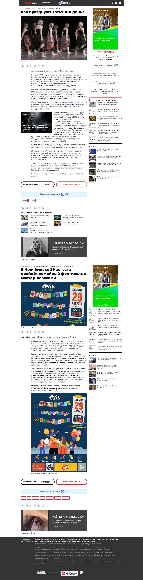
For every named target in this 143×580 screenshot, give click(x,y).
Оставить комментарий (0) (71, 184)
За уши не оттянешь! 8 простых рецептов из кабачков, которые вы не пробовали (110, 118)
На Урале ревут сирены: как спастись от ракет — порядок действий (109, 163)
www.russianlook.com (28, 61)
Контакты (100, 539)
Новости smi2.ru (28, 260)
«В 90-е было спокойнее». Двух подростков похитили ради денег (109, 326)
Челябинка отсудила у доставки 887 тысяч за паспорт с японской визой (105, 74)
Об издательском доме (43, 539)
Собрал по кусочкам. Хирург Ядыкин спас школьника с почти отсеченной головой (110, 341)
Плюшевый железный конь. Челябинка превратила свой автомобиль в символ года (39, 223)
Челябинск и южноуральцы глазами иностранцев (72, 223)
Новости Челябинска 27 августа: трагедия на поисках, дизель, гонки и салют (105, 91)
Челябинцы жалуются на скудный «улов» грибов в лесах (105, 83)
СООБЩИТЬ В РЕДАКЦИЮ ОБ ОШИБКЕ (89, 544)
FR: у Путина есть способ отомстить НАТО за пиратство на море (109, 359)
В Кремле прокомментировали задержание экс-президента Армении (107, 366)
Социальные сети (112, 539)
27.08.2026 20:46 (26, 266)
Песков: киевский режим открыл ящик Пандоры (108, 150)
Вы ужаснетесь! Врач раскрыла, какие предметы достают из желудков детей (105, 57)
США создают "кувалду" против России (107, 386)
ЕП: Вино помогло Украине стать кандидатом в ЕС (108, 379)
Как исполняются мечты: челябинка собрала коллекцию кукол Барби (73, 217)
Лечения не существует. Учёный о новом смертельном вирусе (109, 103)
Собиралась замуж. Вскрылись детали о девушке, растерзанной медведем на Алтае (108, 139)
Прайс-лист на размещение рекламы (47, 542)
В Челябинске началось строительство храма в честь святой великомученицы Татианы (41, 230)
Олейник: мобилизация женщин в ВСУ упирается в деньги (108, 372)
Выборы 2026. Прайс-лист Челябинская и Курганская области (55, 544)
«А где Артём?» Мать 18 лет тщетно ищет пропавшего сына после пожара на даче (109, 132)
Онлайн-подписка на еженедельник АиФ (66, 539)
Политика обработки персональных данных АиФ (78, 542)
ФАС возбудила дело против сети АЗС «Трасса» (108, 177)
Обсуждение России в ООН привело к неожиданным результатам (109, 170)
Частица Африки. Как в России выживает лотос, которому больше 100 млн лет (109, 320)
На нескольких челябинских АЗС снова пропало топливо (105, 66)
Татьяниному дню (67, 102)
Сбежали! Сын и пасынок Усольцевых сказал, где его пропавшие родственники (110, 347)
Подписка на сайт (89, 539)
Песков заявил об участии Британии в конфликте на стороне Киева (109, 156)
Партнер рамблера (53, 572)
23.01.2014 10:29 (25, 8)
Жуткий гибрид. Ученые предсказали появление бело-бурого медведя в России (110, 334)
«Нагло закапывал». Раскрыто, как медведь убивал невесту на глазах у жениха (109, 313)
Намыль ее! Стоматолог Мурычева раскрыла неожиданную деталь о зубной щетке (109, 125)
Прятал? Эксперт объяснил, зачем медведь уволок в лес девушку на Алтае (109, 111)
